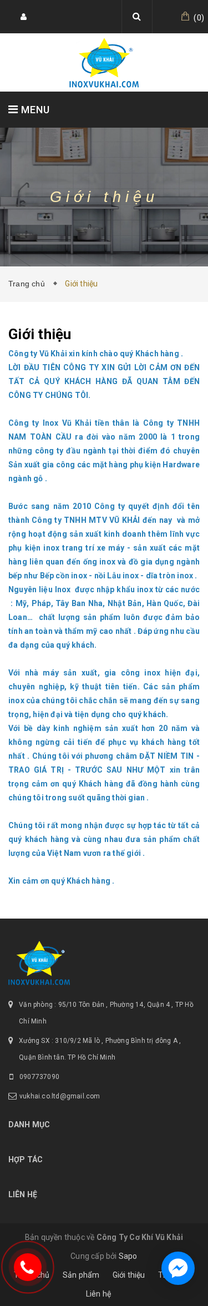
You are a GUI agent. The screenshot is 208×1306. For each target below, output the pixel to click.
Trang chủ (28, 283)
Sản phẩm (81, 1274)
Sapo (128, 1256)
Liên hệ (98, 1293)
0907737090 (39, 1077)
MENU (34, 109)
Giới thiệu (129, 1274)
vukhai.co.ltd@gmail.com (59, 1096)
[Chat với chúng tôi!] (178, 1268)
